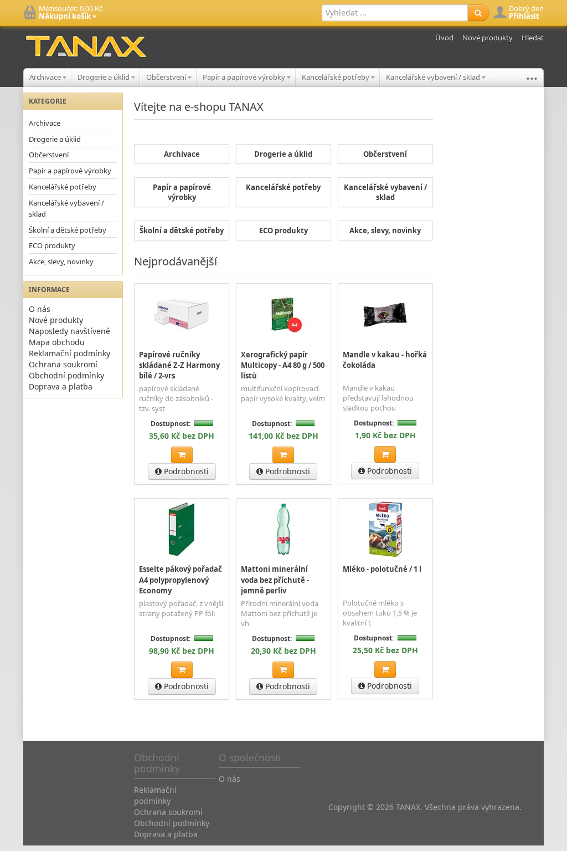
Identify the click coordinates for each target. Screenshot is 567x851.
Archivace (46, 77)
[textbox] (395, 12)
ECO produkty (52, 245)
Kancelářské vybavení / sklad (434, 77)
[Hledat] (478, 12)
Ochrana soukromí (63, 364)
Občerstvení (167, 77)
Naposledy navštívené (69, 331)
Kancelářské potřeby (336, 77)
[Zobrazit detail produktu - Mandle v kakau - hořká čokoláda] (385, 314)
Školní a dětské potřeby (67, 230)
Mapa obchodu (57, 342)
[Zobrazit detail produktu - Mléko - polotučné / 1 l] (385, 529)
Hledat (533, 38)
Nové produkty (487, 38)
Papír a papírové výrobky (245, 77)
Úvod (444, 38)
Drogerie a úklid (104, 77)
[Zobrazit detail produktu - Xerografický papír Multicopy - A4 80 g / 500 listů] (283, 314)
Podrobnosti (185, 471)
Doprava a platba (60, 386)
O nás (39, 309)
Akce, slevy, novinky (61, 261)
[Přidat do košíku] (182, 455)
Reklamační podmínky (69, 353)
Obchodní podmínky (66, 375)
